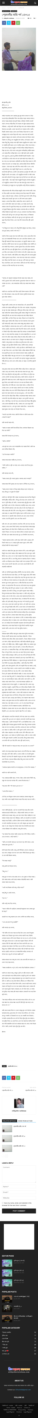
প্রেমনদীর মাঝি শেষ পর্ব (19, 1126)
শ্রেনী (25, 1405)
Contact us (27, 1407)
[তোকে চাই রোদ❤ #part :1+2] (7, 1299)
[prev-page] (3, 1156)
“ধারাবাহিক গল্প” (31, 1405)
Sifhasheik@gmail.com (23, 1390)
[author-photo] (19, 1108)
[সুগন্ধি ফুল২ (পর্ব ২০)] (7, 1273)
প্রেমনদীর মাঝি (21, 8)
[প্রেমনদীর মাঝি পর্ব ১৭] (7, 1148)
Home (3, 8)
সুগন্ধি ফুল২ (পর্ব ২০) (19, 1270)
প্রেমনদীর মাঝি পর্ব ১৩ (7, 1090)
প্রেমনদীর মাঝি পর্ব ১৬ (30, 1090)
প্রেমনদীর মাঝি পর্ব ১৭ (19, 1146)
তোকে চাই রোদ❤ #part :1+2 (21, 1296)
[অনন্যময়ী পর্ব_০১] (7, 1308)
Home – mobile (11, 1407)
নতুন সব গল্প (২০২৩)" (11, 8)
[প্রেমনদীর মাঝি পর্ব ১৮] (7, 1138)
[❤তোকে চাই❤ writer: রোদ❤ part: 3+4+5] (7, 1318)
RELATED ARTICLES (9, 1121)
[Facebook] (4, 23)
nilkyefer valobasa (9, 18)
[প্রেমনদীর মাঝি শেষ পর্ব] (7, 1128)
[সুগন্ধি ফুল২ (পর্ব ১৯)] (7, 1282)
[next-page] (6, 1156)
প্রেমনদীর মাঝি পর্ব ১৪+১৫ (12, 1066)
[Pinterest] (13, 23)
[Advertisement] (19, 86)
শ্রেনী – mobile (18, 1405)
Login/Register (10, 1412)
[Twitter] (9, 23)
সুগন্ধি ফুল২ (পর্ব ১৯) (19, 1280)
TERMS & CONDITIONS (9, 1410)
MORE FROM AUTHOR (25, 1121)
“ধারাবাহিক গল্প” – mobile (7, 1405)
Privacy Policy (22, 1410)
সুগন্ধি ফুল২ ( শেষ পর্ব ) (19, 1260)
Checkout (30, 1410)
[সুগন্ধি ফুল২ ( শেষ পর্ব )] (7, 1263)
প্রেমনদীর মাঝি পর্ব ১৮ (19, 1136)
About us (19, 1407)
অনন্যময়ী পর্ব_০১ (18, 1306)
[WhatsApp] (18, 23)
